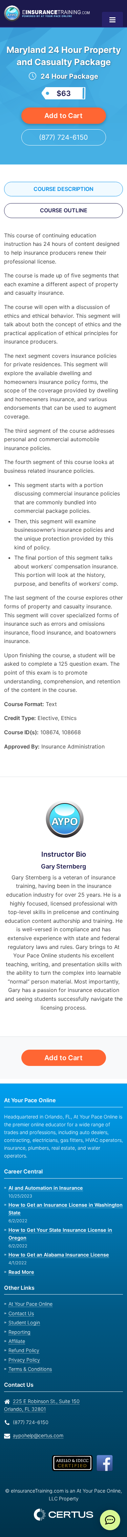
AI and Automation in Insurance (45, 1188)
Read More (21, 1272)
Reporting (18, 1332)
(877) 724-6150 (63, 149)
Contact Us (20, 1313)
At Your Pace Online (29, 1304)
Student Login (23, 1322)
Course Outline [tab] (63, 222)
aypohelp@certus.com (36, 1435)
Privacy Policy (22, 1360)
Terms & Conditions (29, 1369)
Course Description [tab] (64, 201)
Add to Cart (63, 127)
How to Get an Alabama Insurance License (57, 1254)
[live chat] (110, 1520)
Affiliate (16, 1341)
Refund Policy (22, 1350)
